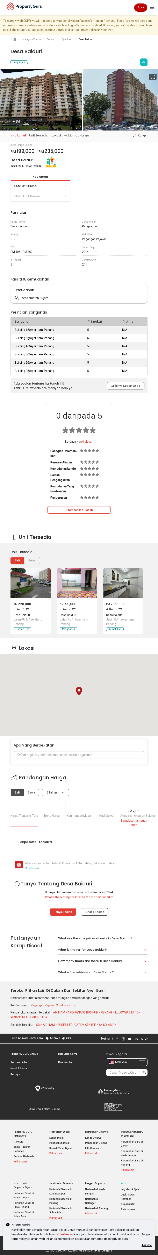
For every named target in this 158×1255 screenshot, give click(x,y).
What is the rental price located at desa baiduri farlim (79, 897)
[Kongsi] (144, 62)
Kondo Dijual (56, 1137)
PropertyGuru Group (24, 1054)
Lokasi (56, 135)
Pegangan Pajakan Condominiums (53, 1005)
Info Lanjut (18, 135)
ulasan (87, 441)
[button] (79, 691)
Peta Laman (128, 1209)
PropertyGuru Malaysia (23, 1134)
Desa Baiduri (22, 615)
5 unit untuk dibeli (25, 186)
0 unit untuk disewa (27, 196)
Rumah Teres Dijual (60, 1148)
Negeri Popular (95, 1183)
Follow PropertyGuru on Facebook (116, 1038)
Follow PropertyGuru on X (141, 1039)
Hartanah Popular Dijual (23, 1185)
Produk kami (18, 1068)
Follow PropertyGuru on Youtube (129, 1038)
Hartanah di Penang (96, 1208)
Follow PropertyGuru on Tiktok (146, 1039)
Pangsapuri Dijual (59, 1143)
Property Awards (113, 1092)
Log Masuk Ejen (130, 1189)
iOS (68, 1038)
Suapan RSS (128, 1204)
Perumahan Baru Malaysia (132, 1134)
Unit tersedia (38, 135)
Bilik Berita (65, 1062)
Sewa (31, 792)
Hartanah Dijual (59, 1132)
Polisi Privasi (65, 1234)
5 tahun (51, 792)
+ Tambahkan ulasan (79, 510)
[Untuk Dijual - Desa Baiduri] (30, 583)
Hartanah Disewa (96, 1132)
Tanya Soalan (63, 912)
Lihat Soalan (94, 912)
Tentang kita (18, 1062)
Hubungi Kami (67, 1054)
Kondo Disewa (93, 1137)
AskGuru (18, 1141)
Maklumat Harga (76, 135)
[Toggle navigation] (152, 7)
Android (54, 1038)
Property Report (113, 1107)
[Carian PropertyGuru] (144, 1072)
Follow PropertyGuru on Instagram (122, 1038)
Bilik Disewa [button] (92, 1148)
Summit (44, 1109)
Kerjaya (15, 1074)
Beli (17, 560)
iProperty (44, 1089)
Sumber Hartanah (24, 1156)
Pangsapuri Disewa (96, 1143)
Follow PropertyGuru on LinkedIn (135, 1038)
